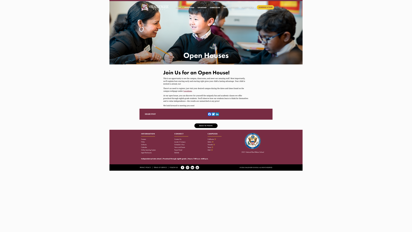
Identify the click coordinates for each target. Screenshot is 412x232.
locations (202, 7)
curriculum (215, 7)
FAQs (143, 142)
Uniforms (144, 144)
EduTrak (176, 153)
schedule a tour (265, 7)
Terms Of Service (160, 167)
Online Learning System (148, 150)
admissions (189, 7)
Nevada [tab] (211, 144)
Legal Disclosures (146, 153)
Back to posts (206, 126)
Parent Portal (178, 150)
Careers (143, 139)
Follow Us (174, 167)
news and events (230, 7)
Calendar (144, 147)
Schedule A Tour (179, 144)
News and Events (179, 147)
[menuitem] (178, 7)
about (178, 7)
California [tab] (212, 139)
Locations (187, 91)
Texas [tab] (210, 147)
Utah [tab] (210, 150)
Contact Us (177, 139)
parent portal (247, 7)
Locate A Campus (179, 142)
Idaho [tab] (210, 142)
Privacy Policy (145, 167)
